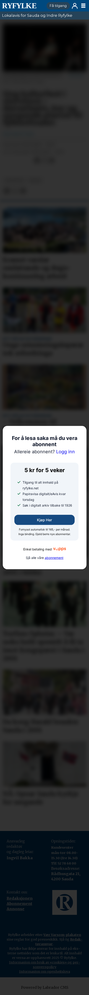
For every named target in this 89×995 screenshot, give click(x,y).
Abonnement (19, 903)
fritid (35, 180)
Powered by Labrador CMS (44, 987)
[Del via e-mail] (51, 160)
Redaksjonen (20, 898)
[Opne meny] (83, 5)
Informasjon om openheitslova (44, 971)
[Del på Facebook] (36, 160)
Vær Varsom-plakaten (62, 935)
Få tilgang (58, 5)
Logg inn (75, 6)
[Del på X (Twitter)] (44, 160)
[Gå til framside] (22, 6)
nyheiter (14, 180)
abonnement (54, 558)
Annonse (15, 909)
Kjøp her (44, 520)
